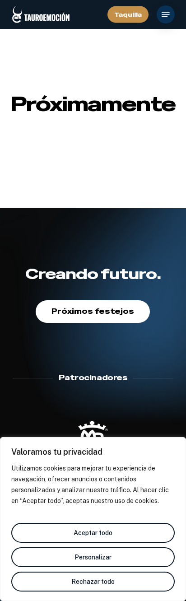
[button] (166, 14)
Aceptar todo (93, 532)
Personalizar (93, 557)
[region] (93, 519)
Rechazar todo (93, 581)
